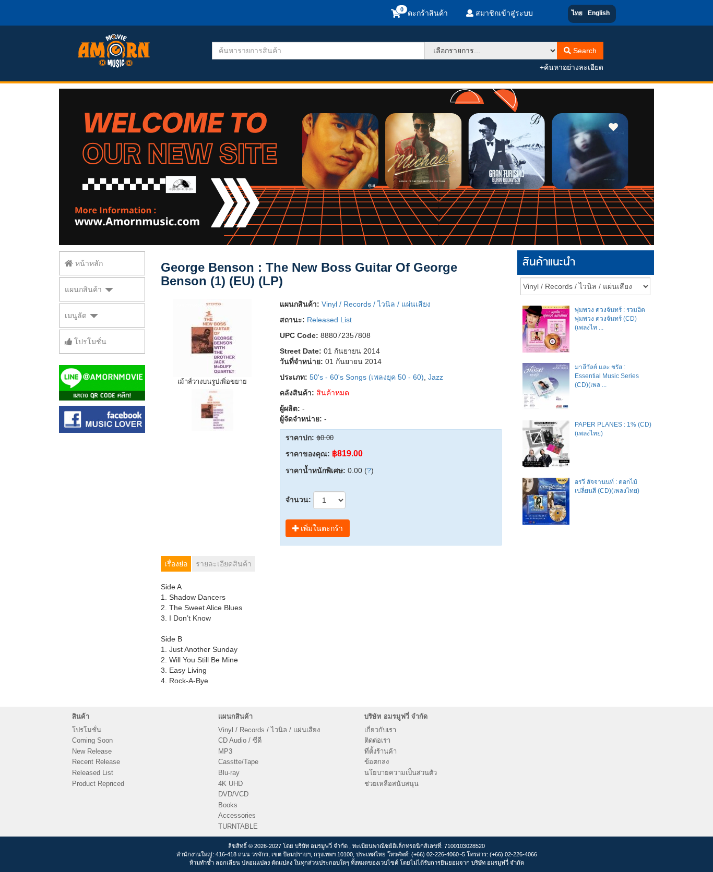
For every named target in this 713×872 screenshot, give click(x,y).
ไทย (577, 13)
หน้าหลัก (88, 263)
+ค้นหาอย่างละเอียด (571, 67)
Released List (329, 320)
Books (227, 805)
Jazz (435, 377)
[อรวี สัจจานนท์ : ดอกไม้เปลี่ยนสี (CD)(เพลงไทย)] (545, 501)
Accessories (237, 815)
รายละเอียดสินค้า (224, 564)
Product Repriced (98, 784)
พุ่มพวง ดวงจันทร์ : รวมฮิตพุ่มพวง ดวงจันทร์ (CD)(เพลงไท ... (610, 318)
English (599, 13)
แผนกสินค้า (84, 289)
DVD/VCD (233, 794)
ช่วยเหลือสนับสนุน (391, 784)
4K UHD (230, 784)
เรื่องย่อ (175, 564)
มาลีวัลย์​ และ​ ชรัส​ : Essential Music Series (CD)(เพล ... (607, 376)
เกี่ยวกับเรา (380, 730)
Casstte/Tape (238, 762)
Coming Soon (92, 740)
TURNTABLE (238, 826)
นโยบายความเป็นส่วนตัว (400, 773)
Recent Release (96, 762)
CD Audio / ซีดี (240, 740)
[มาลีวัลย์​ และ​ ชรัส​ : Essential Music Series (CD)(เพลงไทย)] (545, 386)
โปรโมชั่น (89, 341)
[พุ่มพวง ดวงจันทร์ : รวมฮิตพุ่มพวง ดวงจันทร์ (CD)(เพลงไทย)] (545, 329)
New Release (92, 751)
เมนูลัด (77, 315)
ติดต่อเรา (377, 740)
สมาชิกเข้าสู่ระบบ (503, 13)
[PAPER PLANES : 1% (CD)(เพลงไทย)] (545, 443)
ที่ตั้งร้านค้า (380, 751)
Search (584, 50)
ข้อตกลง (376, 762)
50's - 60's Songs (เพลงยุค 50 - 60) (367, 377)
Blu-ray (229, 773)
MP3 (225, 751)
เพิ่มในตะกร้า (321, 528)
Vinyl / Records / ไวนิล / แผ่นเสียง (376, 304)
